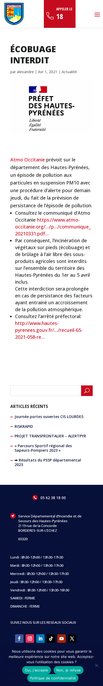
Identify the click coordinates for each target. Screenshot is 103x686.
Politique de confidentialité (53, 678)
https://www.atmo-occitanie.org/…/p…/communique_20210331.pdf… (53, 227)
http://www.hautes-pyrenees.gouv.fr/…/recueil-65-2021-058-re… (49, 330)
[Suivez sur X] (72, 638)
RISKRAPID (24, 426)
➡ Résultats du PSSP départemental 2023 (48, 462)
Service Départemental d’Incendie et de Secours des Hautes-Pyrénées (50, 518)
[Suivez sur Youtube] (61, 638)
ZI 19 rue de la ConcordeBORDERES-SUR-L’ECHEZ (37, 528)
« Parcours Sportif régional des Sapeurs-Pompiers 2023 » (43, 448)
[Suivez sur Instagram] (30, 638)
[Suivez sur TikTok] (51, 638)
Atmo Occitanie (27, 159)
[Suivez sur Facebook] (19, 638)
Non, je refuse (68, 670)
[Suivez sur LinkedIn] (40, 638)
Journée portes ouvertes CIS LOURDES (49, 416)
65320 (22, 539)
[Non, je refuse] (96, 665)
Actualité (69, 71)
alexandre (25, 71)
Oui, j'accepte (36, 670)
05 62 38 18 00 (53, 497)
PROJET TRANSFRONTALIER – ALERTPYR (50, 435)
